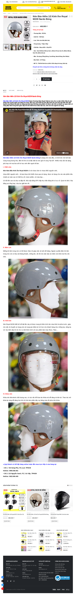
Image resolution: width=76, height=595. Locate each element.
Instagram (14, 581)
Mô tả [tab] (4, 90)
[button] (68, 485)
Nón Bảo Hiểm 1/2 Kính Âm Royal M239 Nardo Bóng (45, 73)
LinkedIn (39, 85)
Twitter (37, 85)
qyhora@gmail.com (10, 572)
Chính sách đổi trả (59, 565)
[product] (38, 500)
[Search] (48, 7)
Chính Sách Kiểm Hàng (60, 571)
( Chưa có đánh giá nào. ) (45, 21)
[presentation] (3, 29)
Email (45, 85)
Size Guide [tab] (11, 90)
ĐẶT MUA (47, 79)
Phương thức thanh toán (60, 569)
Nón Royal (40, 69)
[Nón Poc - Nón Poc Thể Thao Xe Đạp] (8, 8)
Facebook (34, 85)
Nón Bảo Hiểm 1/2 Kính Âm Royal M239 (46, 72)
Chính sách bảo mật (59, 567)
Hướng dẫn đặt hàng (60, 564)
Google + (42, 85)
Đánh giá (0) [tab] (20, 90)
